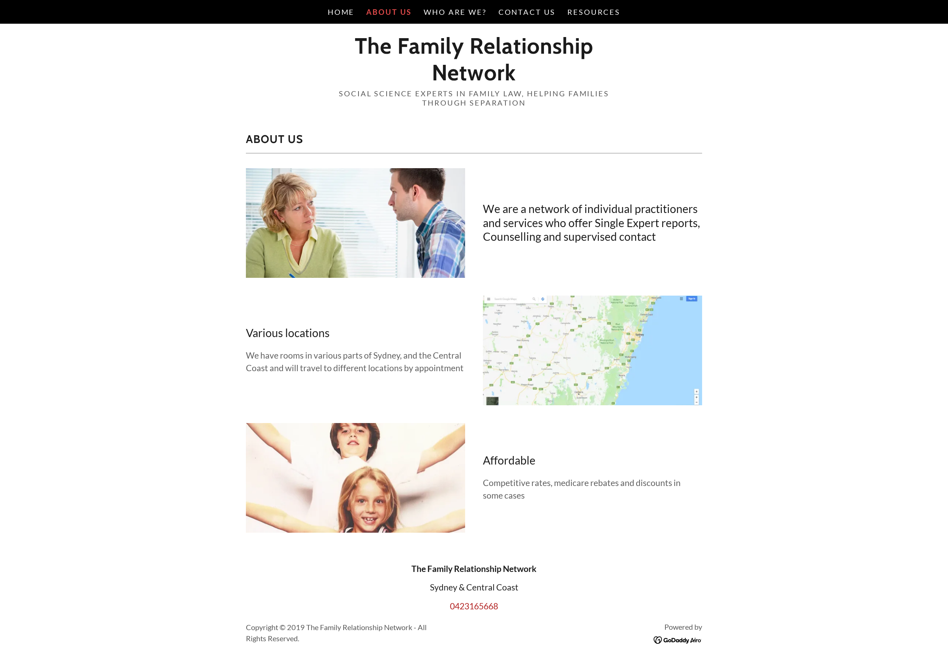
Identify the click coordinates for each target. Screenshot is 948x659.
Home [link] (341, 11)
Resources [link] (593, 11)
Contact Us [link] (527, 11)
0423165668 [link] (474, 606)
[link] (474, 77)
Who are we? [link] (455, 11)
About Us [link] (389, 11)
